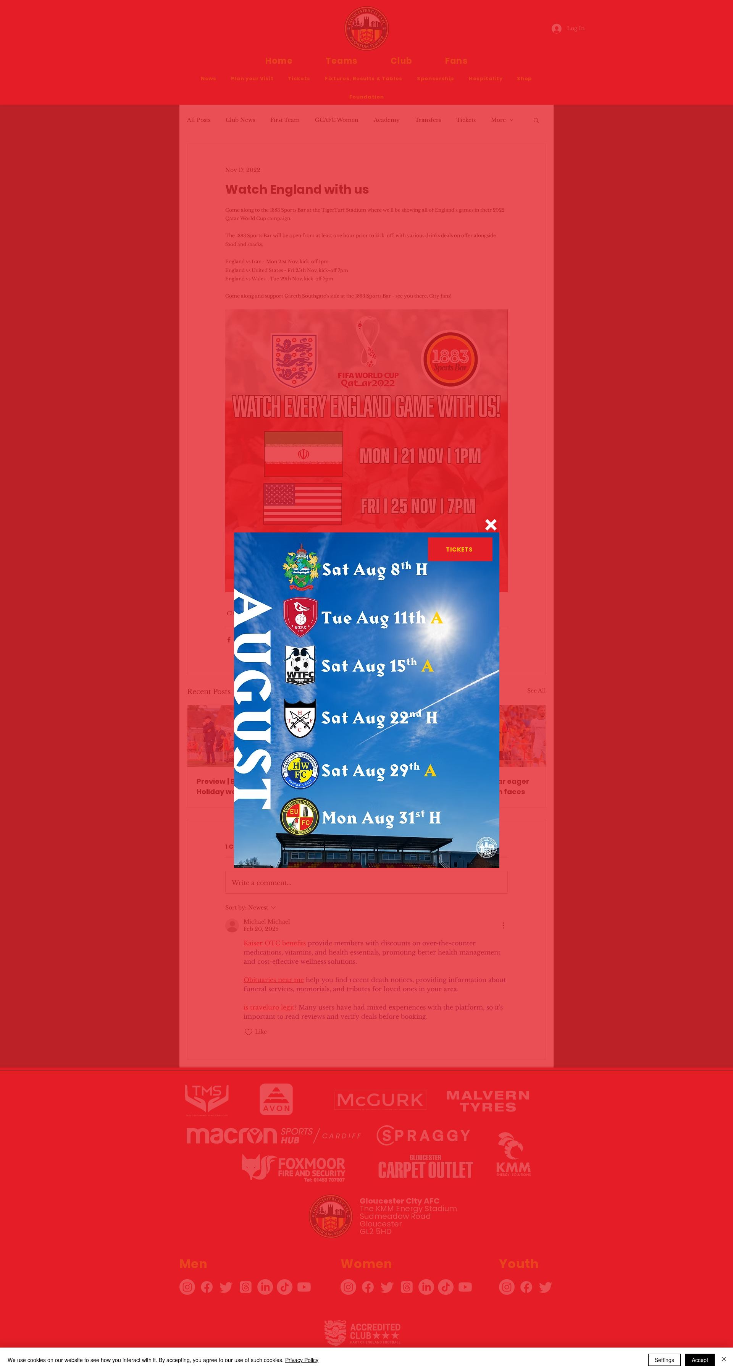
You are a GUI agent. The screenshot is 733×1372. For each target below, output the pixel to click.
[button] (491, 525)
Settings (664, 1360)
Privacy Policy (301, 1360)
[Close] (723, 1360)
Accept (700, 1360)
